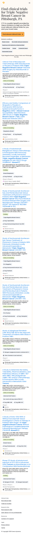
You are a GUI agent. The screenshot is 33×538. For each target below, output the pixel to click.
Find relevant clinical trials (12, 34)
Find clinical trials (6, 501)
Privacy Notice (5, 525)
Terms (3, 528)
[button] (5, 42)
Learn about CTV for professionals (11, 512)
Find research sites (6, 510)
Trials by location (6, 503)
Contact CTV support (7, 519)
